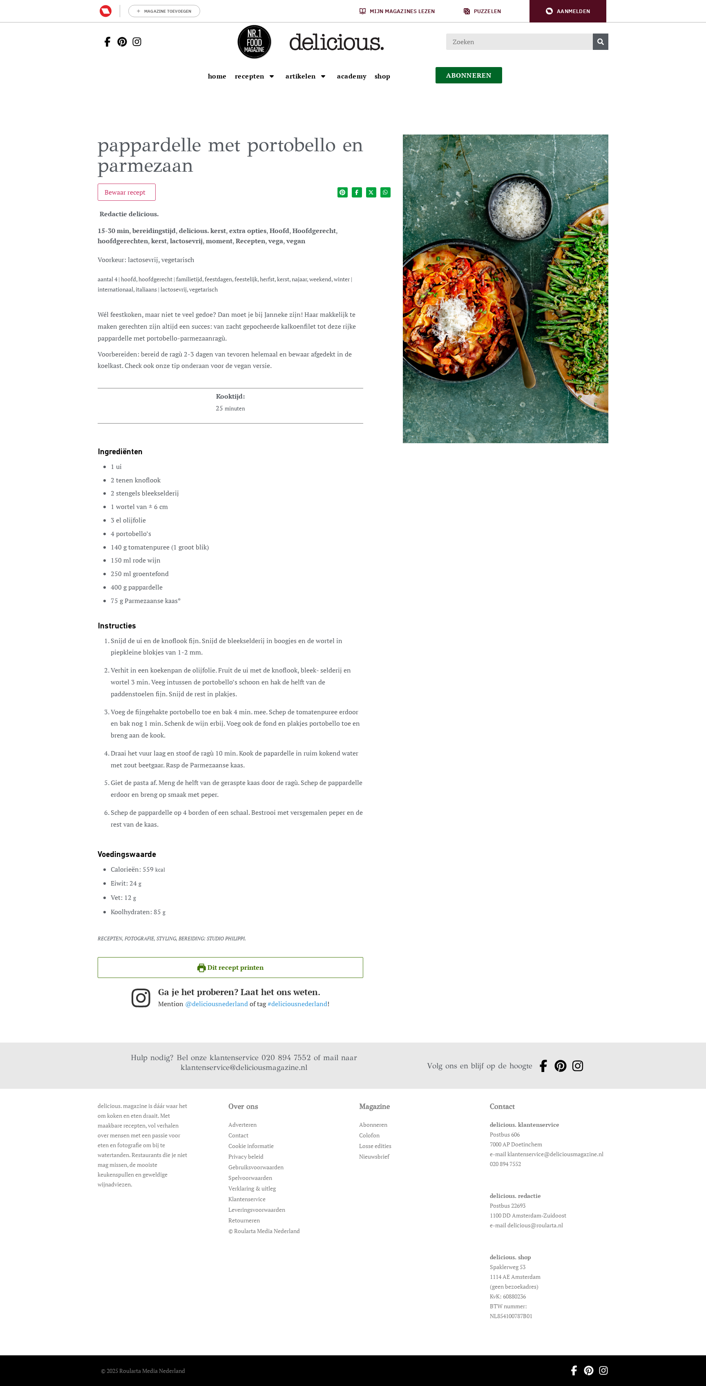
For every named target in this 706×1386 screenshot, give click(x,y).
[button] (568, 11)
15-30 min (113, 230)
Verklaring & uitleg (252, 1188)
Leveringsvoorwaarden (256, 1209)
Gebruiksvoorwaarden (256, 1167)
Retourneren (244, 1220)
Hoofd (279, 230)
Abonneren (373, 1124)
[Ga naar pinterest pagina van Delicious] (119, 42)
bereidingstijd (154, 230)
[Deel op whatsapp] (385, 192)
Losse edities (375, 1146)
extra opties (247, 230)
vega (275, 240)
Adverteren (242, 1124)
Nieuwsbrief (374, 1156)
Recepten (250, 240)
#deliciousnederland (297, 1003)
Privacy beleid (246, 1156)
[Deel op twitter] (371, 192)
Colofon (369, 1135)
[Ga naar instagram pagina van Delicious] (134, 42)
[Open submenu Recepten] (271, 76)
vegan (295, 240)
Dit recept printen (235, 967)
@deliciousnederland (216, 1003)
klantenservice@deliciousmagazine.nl (244, 1067)
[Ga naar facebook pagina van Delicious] (105, 42)
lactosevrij (186, 240)
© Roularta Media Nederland (264, 1231)
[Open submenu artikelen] (323, 76)
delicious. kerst (202, 230)
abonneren (469, 75)
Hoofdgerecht (314, 230)
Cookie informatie (251, 1146)
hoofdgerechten (123, 240)
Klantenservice (247, 1199)
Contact (238, 1135)
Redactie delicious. (129, 213)
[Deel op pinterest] (342, 192)
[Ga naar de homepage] (254, 41)
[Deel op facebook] (357, 192)
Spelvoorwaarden (250, 1178)
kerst (159, 240)
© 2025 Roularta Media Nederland (143, 1371)
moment (219, 240)
